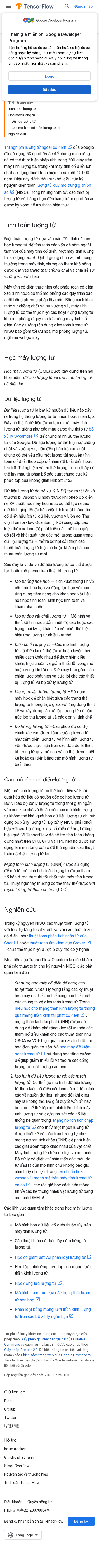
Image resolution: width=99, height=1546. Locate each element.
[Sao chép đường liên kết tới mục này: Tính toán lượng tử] (61, 226)
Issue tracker (15, 1449)
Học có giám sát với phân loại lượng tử (50, 1257)
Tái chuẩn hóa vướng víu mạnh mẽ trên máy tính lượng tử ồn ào (53, 1178)
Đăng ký (81, 1521)
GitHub (9, 1409)
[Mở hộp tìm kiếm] (67, 6)
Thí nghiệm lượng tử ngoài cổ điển (35, 147)
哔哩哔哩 (11, 1426)
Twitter (10, 1418)
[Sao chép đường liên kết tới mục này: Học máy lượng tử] (59, 358)
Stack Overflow (17, 1466)
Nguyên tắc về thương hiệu (26, 1474)
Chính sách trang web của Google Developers (56, 1355)
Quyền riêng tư (39, 1502)
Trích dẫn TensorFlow (22, 1483)
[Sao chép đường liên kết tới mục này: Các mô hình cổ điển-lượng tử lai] (87, 780)
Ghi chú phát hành (19, 1457)
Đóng (49, 76)
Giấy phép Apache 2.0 (20, 1350)
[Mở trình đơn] (8, 6)
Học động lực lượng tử (35, 1283)
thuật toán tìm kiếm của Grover (57, 943)
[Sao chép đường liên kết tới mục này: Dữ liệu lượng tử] (47, 399)
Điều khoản (13, 1502)
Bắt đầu (49, 89)
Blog (8, 1401)
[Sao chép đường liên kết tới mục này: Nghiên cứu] (42, 910)
